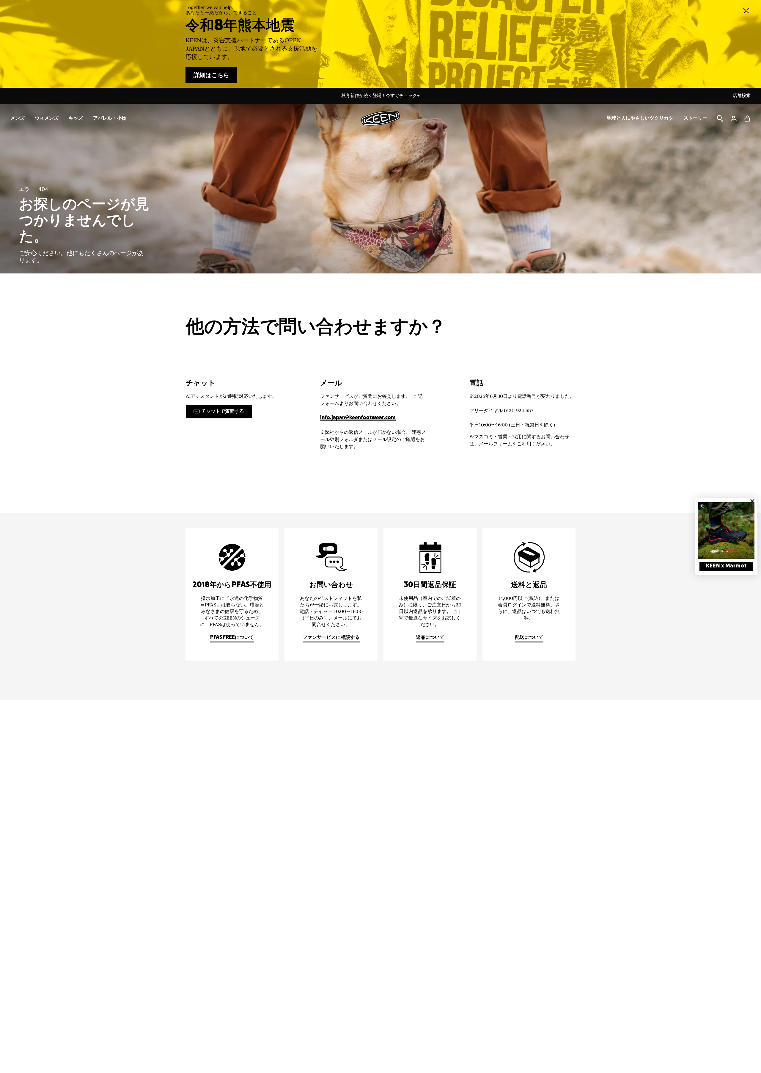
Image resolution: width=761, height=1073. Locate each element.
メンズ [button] (17, 118)
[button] (747, 118)
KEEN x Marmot (726, 566)
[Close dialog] (752, 501)
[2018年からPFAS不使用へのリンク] (232, 594)
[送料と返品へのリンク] (529, 594)
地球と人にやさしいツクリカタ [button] (640, 118)
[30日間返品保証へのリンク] (430, 594)
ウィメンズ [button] (47, 118)
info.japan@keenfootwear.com (358, 417)
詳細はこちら (211, 75)
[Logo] (380, 118)
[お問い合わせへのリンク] (331, 594)
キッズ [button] (76, 118)
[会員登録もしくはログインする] (733, 118)
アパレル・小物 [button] (109, 118)
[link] (726, 530)
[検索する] (720, 118)
